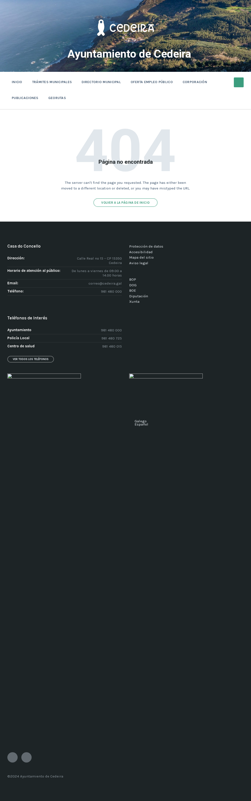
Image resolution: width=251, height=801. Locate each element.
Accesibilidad (141, 252)
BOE (132, 290)
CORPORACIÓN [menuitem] (195, 82)
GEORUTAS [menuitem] (57, 98)
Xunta (134, 301)
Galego (141, 421)
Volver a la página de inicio (125, 202)
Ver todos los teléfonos (31, 359)
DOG (133, 285)
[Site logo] (125, 43)
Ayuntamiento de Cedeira (129, 53)
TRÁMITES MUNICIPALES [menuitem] (52, 82)
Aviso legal (138, 263)
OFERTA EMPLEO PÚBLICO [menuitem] (152, 82)
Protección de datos (146, 246)
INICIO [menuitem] (17, 82)
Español (141, 424)
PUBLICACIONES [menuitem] (25, 98)
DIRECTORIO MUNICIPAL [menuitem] (101, 82)
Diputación (138, 296)
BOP (132, 279)
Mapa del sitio (141, 257)
